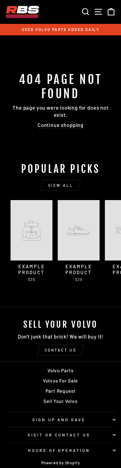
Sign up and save (59, 419)
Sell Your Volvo (60, 401)
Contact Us (61, 350)
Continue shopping (60, 125)
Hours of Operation (59, 450)
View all (60, 185)
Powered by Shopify (60, 462)
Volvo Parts (60, 370)
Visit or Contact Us (59, 434)
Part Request (61, 391)
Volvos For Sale (60, 380)
